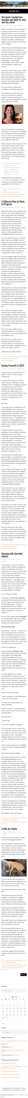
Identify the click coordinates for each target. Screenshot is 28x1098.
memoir (11, 360)
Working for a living (10, 962)
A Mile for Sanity (9, 829)
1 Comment (20, 368)
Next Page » (23, 974)
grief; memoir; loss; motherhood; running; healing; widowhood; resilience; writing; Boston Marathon (13, 194)
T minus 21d (16, 1055)
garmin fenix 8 (13, 821)
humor (19, 821)
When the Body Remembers (9, 1063)
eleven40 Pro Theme (18, 1088)
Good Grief (12, 189)
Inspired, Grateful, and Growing (10, 1074)
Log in (23, 1090)
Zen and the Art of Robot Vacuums (10, 1077)
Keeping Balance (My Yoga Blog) (10, 1060)
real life (3, 967)
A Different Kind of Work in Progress (12, 203)
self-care (13, 967)
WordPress (18, 1090)
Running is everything (11, 546)
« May (3, 1023)
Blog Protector (17, 1095)
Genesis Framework (8, 1090)
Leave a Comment (18, 25)
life (15, 964)
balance (11, 964)
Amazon (3, 180)
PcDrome (25, 1095)
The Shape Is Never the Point (9, 1071)
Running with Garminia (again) (12, 555)
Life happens (18, 356)
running (8, 967)
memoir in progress (12, 965)
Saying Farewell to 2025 (12, 365)
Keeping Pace (14, 11)
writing (3, 969)
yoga (7, 969)
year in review (13, 548)
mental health (22, 965)
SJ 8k (6, 1044)
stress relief (20, 967)
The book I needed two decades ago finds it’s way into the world (13, 19)
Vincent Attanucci (6, 1041)
